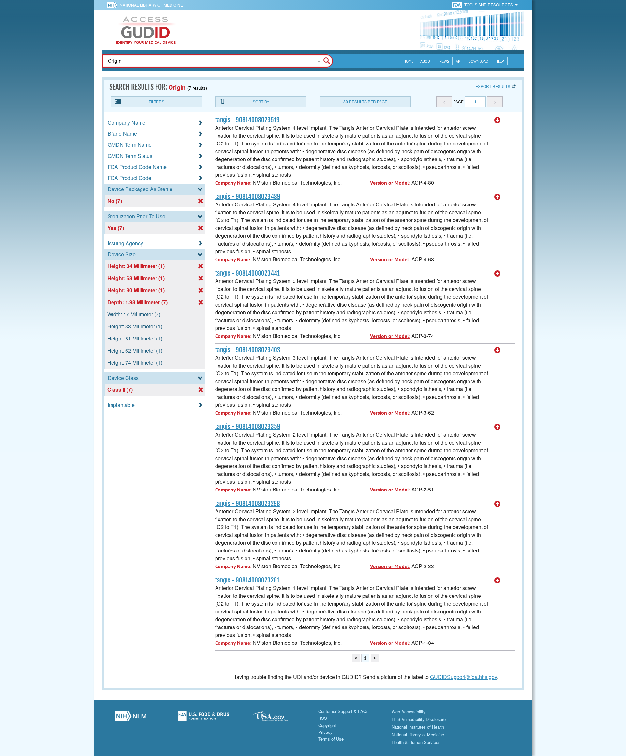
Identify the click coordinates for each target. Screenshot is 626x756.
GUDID (146, 30)
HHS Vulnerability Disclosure (419, 719)
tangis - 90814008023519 (247, 120)
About (426, 61)
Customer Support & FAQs (343, 711)
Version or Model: (390, 182)
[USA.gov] (276, 718)
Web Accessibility (408, 711)
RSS (322, 718)
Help (499, 61)
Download (478, 61)
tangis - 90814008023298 (247, 503)
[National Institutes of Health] (113, 4)
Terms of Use (331, 739)
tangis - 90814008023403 (247, 350)
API (458, 61)
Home (408, 61)
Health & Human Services (416, 742)
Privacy (325, 732)
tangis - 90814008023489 (247, 197)
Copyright (327, 725)
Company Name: (233, 182)
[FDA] (457, 4)
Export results (492, 86)
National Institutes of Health (418, 727)
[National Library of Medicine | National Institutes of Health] (130, 718)
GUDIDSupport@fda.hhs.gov (463, 677)
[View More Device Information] (497, 120)
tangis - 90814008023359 (247, 427)
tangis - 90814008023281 (247, 580)
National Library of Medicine (151, 5)
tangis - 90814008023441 (247, 273)
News (444, 61)
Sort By (261, 101)
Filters (156, 101)
